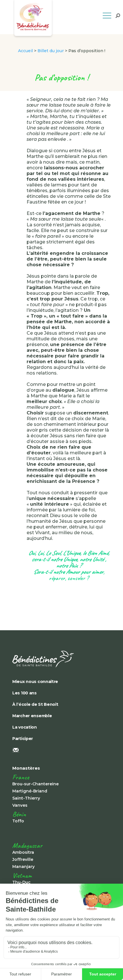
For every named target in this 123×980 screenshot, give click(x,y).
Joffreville (22, 859)
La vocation (24, 727)
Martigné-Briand (29, 791)
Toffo (18, 821)
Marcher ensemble (32, 715)
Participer (22, 738)
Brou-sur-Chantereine (35, 783)
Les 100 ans (24, 693)
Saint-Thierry (26, 798)
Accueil (25, 50)
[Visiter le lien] (52, 659)
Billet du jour (50, 50)
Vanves (19, 805)
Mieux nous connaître (35, 681)
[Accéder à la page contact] (52, 750)
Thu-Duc (21, 882)
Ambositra (23, 852)
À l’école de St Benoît (35, 704)
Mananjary (23, 866)
